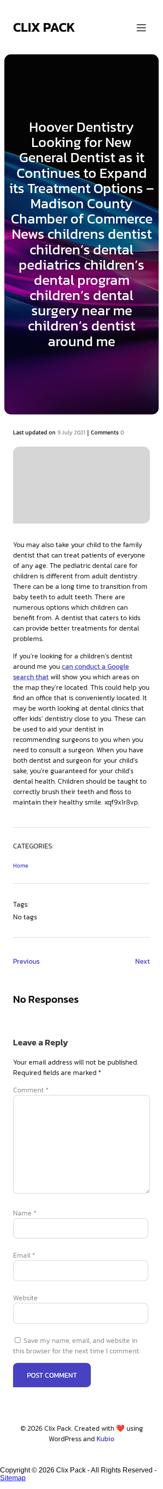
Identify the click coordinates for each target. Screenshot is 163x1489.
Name (25, 1213)
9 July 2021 (71, 432)
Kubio (105, 1438)
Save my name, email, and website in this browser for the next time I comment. (76, 1345)
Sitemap (13, 1478)
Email (24, 1255)
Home (20, 865)
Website (25, 1297)
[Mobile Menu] (141, 27)
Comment (31, 1090)
